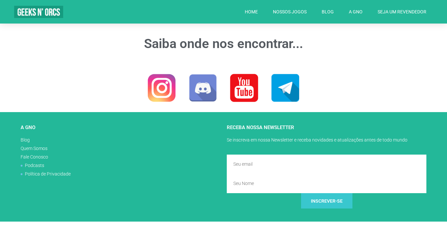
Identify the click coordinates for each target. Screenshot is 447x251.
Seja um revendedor (402, 11)
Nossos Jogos (290, 11)
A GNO (356, 11)
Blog (328, 11)
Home (251, 11)
